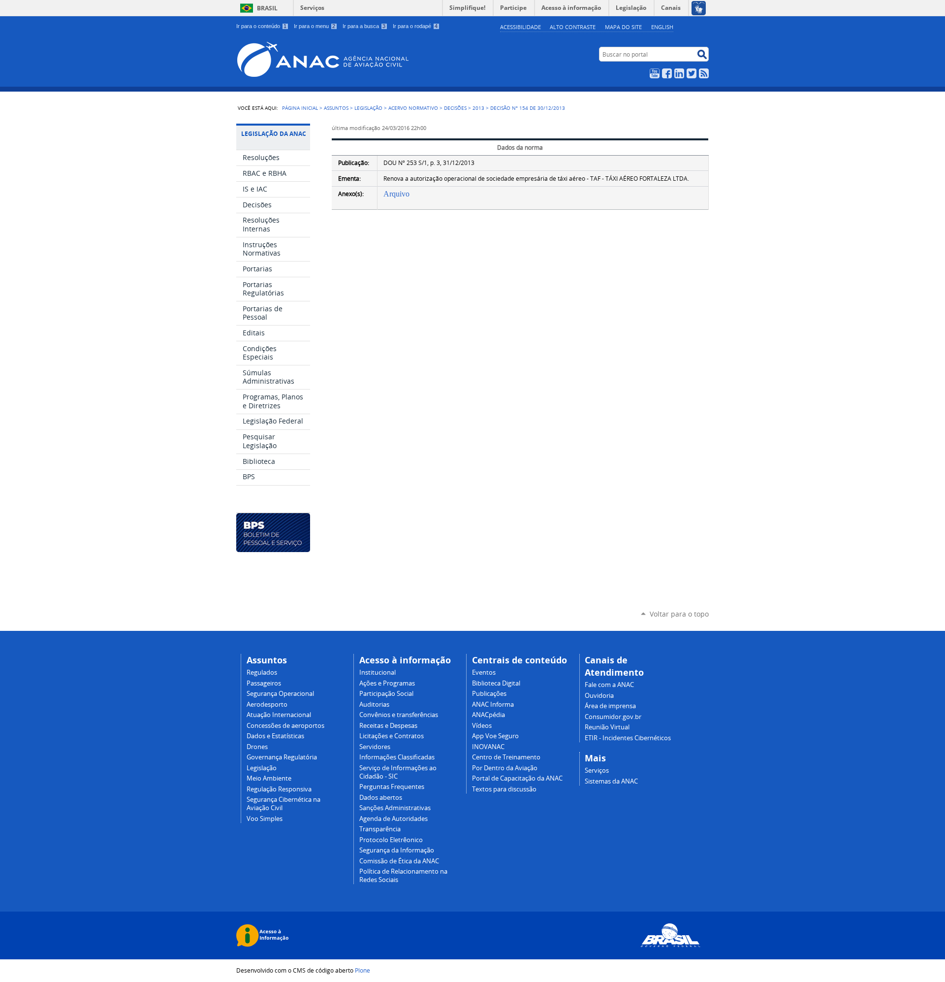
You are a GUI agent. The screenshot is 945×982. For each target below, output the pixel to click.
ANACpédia (488, 715)
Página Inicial (300, 107)
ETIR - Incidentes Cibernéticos (628, 738)
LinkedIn (679, 73)
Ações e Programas (387, 683)
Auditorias (374, 704)
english (662, 27)
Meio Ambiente (269, 778)
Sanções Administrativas (395, 808)
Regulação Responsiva (279, 789)
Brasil (267, 8)
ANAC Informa (493, 704)
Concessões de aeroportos (285, 725)
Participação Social (386, 693)
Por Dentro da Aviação (504, 768)
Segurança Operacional (280, 693)
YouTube (655, 73)
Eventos (484, 672)
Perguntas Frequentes (391, 787)
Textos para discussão (504, 789)
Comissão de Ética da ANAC (399, 861)
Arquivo (396, 194)
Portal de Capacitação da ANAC (517, 778)
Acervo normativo (413, 107)
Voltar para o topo (679, 614)
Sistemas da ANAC (611, 781)
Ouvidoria (599, 695)
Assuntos (336, 107)
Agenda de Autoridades (393, 819)
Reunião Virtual (607, 727)
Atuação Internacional (279, 715)
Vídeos (482, 725)
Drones (257, 747)
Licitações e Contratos (391, 736)
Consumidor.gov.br (613, 717)
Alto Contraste (573, 27)
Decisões (455, 107)
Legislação (368, 107)
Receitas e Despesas (388, 725)
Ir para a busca (364, 26)
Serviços (312, 7)
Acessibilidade (520, 27)
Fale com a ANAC (609, 685)
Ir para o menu (314, 26)
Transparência (380, 829)
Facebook (667, 73)
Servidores (374, 747)
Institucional (377, 672)
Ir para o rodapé (415, 26)
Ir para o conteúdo (261, 26)
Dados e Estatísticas (275, 736)
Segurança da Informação (396, 850)
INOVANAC (488, 747)
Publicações (489, 693)
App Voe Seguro (495, 736)
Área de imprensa (610, 706)
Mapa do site (623, 27)
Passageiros (264, 683)
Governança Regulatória (282, 757)
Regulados (262, 672)
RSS (704, 73)
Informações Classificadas (397, 757)
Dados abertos (380, 797)
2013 (478, 107)
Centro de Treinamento (506, 757)
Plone (362, 970)
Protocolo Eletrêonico (391, 840)
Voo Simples (265, 819)
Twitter (691, 73)
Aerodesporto (267, 704)
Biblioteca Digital (496, 683)
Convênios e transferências (398, 715)
